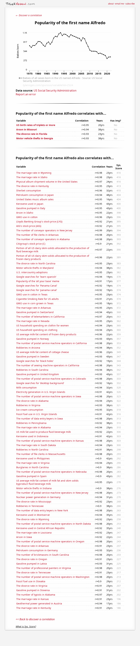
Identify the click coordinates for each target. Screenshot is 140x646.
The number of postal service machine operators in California (51, 343)
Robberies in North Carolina (32, 449)
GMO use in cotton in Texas (31, 294)
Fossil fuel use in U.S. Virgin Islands (36, 414)
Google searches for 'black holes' (35, 361)
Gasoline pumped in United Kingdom (37, 374)
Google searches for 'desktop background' (40, 383)
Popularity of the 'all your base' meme (37, 281)
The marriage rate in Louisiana (34, 532)
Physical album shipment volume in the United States (47, 181)
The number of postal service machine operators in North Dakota (53, 523)
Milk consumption (26, 387)
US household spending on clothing (36, 330)
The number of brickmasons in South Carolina (42, 554)
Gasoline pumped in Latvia (31, 563)
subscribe (130, 3)
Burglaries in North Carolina (32, 467)
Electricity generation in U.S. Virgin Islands (40, 392)
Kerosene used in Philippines (33, 458)
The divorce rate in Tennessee (33, 572)
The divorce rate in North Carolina (35, 263)
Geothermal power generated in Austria (39, 603)
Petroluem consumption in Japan (35, 195)
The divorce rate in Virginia (31, 585)
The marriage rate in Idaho (31, 177)
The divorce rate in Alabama (32, 400)
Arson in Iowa (24, 537)
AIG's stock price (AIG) (28, 226)
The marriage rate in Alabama (33, 427)
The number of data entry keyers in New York (42, 510)
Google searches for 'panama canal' (36, 290)
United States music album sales (35, 199)
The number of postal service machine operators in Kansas (50, 440)
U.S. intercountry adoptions (32, 272)
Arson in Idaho (24, 212)
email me (119, 3)
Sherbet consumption (28, 190)
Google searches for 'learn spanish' (36, 276)
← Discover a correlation (29, 15)
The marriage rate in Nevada (32, 321)
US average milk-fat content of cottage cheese (42, 352)
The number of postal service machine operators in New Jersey (52, 492)
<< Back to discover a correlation (35, 619)
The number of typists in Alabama (35, 594)
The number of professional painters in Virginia (43, 568)
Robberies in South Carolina (32, 369)
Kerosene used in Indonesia (32, 436)
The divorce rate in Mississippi (33, 501)
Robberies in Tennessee (30, 506)
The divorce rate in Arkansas (32, 545)
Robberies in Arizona (28, 347)
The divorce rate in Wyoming (32, 519)
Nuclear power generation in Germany (38, 497)
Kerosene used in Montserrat (33, 514)
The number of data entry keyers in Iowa (39, 418)
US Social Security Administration (55, 90)
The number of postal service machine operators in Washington (52, 577)
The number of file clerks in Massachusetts (40, 454)
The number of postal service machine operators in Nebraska (51, 471)
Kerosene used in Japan (29, 203)
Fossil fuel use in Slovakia (30, 581)
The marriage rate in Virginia (33, 462)
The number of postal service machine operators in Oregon (50, 541)
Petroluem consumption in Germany (37, 550)
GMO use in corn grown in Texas (34, 303)
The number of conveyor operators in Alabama (43, 239)
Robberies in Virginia (28, 405)
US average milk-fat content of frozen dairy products (46, 334)
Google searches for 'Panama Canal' (36, 285)
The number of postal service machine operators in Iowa (48, 396)
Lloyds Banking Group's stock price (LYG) (39, 221)
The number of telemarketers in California (40, 316)
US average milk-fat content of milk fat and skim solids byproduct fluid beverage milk (47, 482)
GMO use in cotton (27, 217)
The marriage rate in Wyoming (33, 172)
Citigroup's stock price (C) (30, 243)
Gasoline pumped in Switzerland (35, 312)
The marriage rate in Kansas (32, 599)
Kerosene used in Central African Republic (40, 528)
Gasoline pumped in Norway (32, 338)
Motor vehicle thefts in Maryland (35, 267)
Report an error (26, 94)
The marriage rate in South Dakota (36, 445)
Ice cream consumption (29, 409)
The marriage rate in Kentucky (33, 608)
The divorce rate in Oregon (31, 559)
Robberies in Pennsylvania (31, 423)
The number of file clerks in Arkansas (37, 234)
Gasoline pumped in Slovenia (33, 590)
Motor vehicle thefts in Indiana (34, 488)
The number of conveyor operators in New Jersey (44, 230)
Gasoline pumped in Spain (31, 476)
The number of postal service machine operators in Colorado (51, 378)
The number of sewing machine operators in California (47, 365)
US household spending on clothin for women (42, 325)
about (111, 3)
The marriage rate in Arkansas (33, 307)
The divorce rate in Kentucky (32, 186)
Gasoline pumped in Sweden (32, 356)
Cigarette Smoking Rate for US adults (37, 299)
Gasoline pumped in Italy (30, 208)
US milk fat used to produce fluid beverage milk (43, 431)
